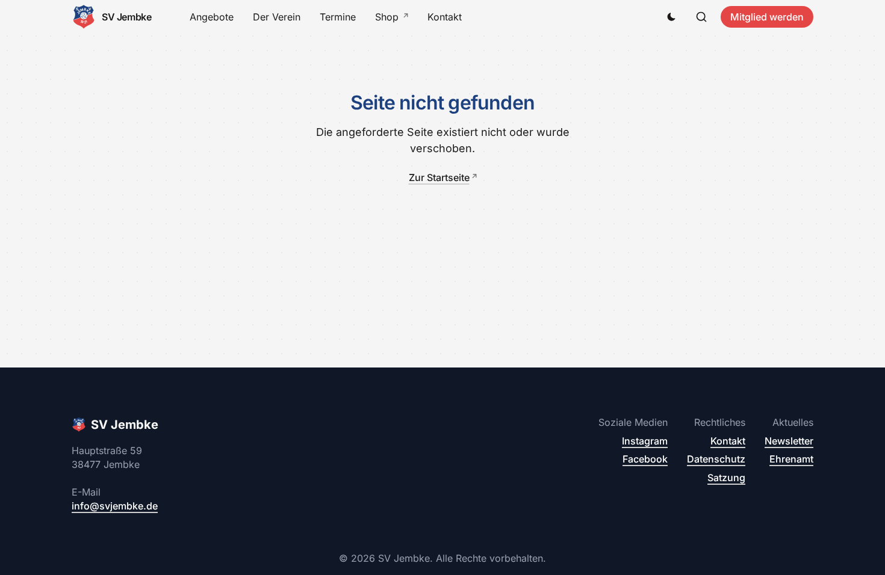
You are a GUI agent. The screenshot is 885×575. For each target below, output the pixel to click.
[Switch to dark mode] (671, 17)
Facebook (645, 459)
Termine (338, 17)
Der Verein (276, 17)
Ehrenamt (791, 459)
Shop (387, 17)
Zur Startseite (439, 177)
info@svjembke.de (115, 506)
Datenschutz (716, 459)
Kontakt (444, 17)
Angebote (212, 17)
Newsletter (789, 441)
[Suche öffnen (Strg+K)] (701, 17)
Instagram (645, 441)
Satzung (726, 478)
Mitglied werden (767, 17)
